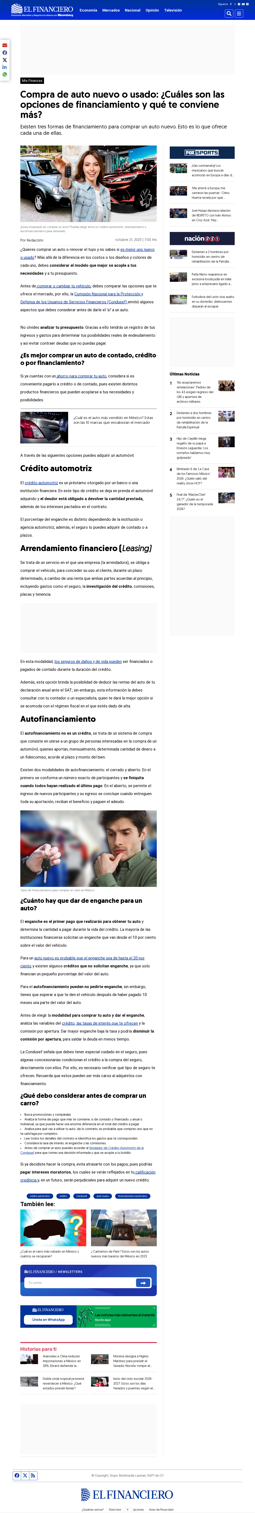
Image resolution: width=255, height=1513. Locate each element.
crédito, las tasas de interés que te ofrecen (100, 1023)
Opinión (152, 10)
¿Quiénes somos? (93, 1510)
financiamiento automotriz (132, 1196)
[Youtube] (244, 4)
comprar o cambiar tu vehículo (63, 286)
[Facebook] (232, 4)
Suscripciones (135, 1510)
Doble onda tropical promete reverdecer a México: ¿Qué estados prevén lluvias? (63, 1383)
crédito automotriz (41, 482)
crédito (63, 1196)
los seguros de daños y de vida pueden (88, 661)
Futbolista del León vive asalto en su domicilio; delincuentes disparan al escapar (213, 302)
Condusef (81, 1196)
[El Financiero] (42, 10)
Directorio (115, 1510)
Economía (88, 10)
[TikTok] (248, 4)
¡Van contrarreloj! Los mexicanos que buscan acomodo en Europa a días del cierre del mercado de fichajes (213, 175)
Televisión (173, 10)
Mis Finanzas (32, 81)
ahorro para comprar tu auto (81, 376)
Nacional (132, 10)
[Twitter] (236, 4)
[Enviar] (143, 1282)
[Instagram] (240, 4)
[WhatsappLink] (88, 1316)
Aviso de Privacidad (161, 1510)
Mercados (111, 10)
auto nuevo (103, 1196)
